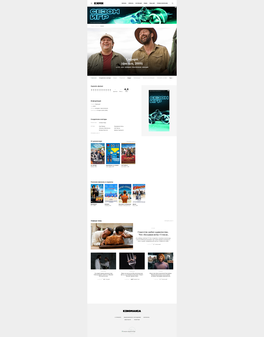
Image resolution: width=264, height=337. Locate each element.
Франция (145, 67)
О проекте (118, 317)
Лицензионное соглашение (132, 317)
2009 (122, 67)
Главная (92, 26)
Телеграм (137, 319)
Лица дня (152, 3)
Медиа (145, 3)
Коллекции (138, 3)
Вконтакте (128, 319)
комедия (128, 67)
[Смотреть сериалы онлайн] (132, 332)
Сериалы (130, 3)
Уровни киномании (162, 3)
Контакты (146, 317)
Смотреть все (94, 133)
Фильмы (124, 3)
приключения (136, 67)
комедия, (97, 108)
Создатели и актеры (105, 78)
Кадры (129, 78)
